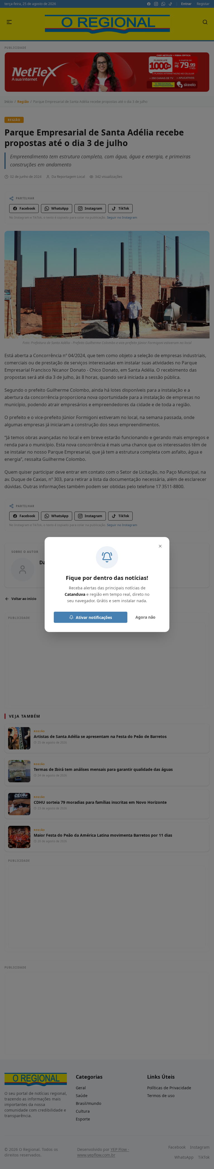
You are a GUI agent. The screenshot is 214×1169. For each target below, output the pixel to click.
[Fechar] (160, 546)
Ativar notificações (94, 617)
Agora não (145, 617)
